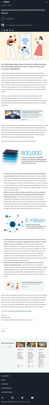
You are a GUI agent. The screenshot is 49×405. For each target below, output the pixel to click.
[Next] (10, 346)
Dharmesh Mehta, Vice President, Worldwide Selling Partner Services (21, 25)
